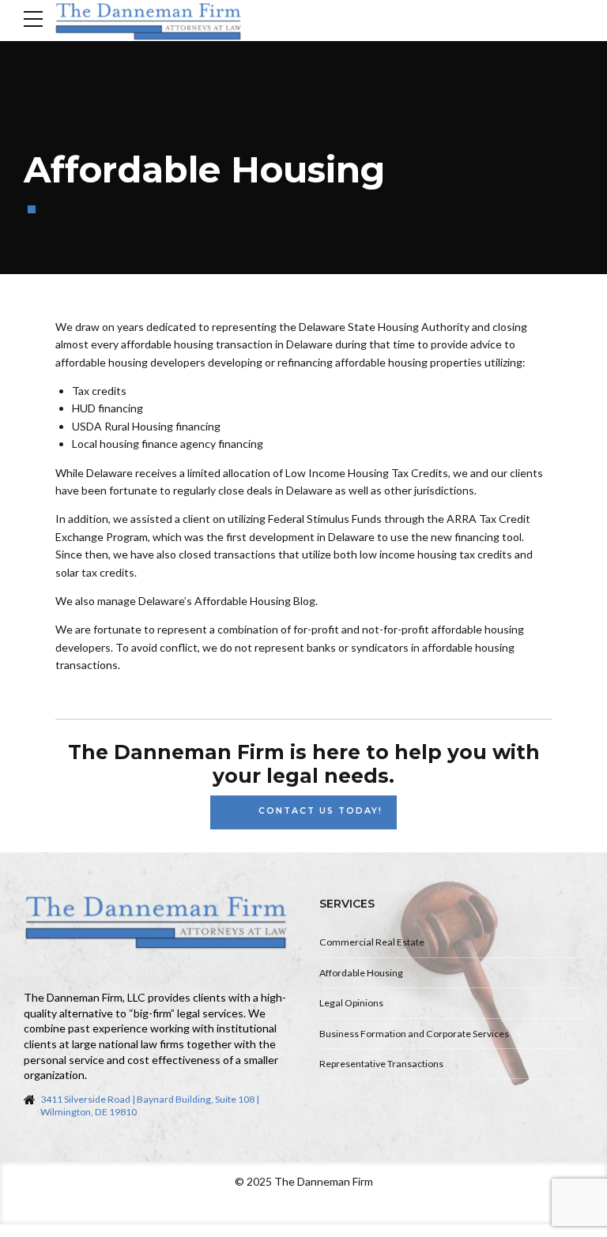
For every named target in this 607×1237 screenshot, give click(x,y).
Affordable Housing (361, 973)
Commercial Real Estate (371, 942)
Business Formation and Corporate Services (414, 1034)
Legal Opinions (351, 1003)
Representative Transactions (381, 1064)
